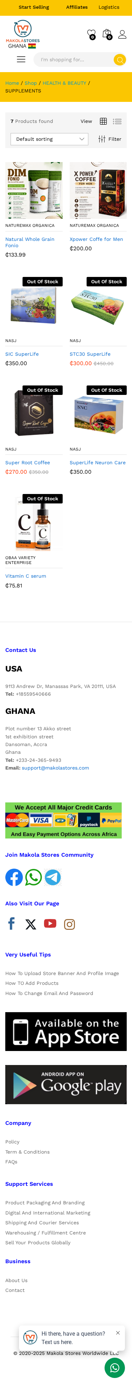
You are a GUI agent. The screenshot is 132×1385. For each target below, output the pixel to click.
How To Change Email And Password (49, 993)
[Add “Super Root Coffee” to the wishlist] (49, 438)
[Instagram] (69, 925)
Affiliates (77, 7)
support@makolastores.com (55, 768)
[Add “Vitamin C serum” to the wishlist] (49, 547)
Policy (12, 1141)
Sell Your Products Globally (37, 1242)
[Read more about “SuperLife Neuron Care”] (81, 438)
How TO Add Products (31, 983)
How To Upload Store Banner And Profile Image (62, 973)
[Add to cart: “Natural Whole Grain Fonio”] (17, 215)
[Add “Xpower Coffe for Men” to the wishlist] (113, 215)
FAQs (11, 1161)
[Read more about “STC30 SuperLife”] (81, 330)
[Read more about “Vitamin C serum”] (17, 547)
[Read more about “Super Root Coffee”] (17, 438)
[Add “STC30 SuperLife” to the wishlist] (113, 330)
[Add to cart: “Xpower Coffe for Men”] (81, 215)
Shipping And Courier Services (42, 1222)
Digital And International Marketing (47, 1213)
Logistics (109, 7)
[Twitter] (30, 925)
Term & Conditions (27, 1152)
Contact (15, 1290)
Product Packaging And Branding (44, 1202)
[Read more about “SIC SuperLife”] (17, 330)
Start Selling (34, 7)
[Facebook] (11, 925)
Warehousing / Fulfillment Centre (45, 1233)
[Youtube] (50, 925)
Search (120, 59)
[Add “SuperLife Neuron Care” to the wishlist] (113, 438)
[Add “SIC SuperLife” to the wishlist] (49, 330)
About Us (16, 1280)
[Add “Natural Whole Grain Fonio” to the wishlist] (49, 215)
